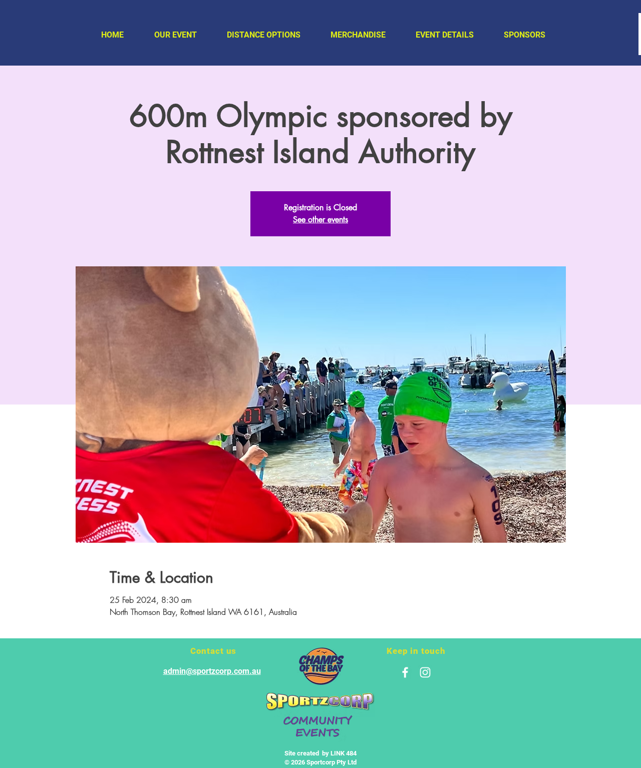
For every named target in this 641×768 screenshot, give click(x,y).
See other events (320, 219)
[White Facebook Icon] (405, 672)
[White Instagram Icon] (425, 672)
